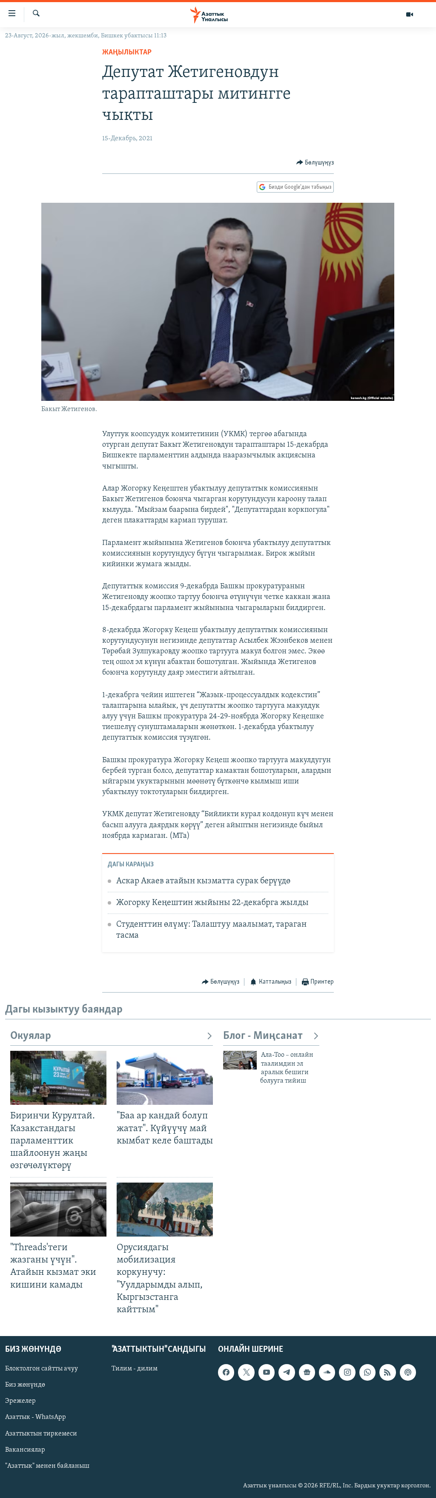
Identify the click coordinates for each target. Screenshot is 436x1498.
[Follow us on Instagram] (347, 1372)
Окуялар (30, 1036)
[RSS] (387, 1372)
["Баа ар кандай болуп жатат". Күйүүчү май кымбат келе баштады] (165, 1078)
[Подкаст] (408, 1372)
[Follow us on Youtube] (266, 1372)
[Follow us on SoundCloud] (327, 1372)
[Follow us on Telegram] (286, 1372)
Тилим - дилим (135, 1368)
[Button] (315, 162)
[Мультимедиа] (409, 14)
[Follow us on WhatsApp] (367, 1372)
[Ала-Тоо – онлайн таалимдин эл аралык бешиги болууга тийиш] (240, 1060)
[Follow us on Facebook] (226, 1372)
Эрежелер (20, 1401)
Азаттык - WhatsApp (35, 1417)
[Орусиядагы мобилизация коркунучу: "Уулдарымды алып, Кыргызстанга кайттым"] (165, 1210)
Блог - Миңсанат (263, 1036)
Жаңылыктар (127, 53)
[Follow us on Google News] (307, 1372)
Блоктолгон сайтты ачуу (41, 1368)
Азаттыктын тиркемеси (41, 1433)
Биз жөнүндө (25, 1385)
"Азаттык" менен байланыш (47, 1466)
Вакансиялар (25, 1449)
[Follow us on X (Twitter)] (246, 1372)
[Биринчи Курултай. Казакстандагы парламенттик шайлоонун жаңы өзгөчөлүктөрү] (58, 1078)
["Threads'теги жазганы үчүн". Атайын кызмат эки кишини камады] (58, 1210)
